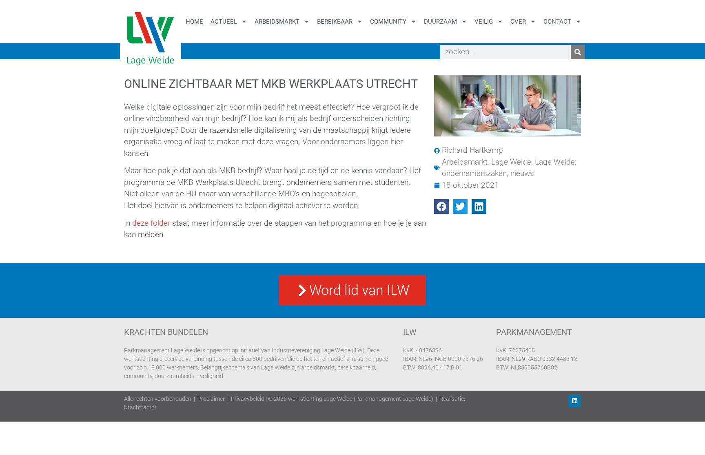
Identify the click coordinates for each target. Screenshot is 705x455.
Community (388, 21)
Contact (557, 21)
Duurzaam (440, 21)
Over (518, 21)
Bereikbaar (334, 21)
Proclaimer (211, 399)
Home (194, 21)
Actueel (224, 21)
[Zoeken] (578, 52)
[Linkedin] (575, 401)
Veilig (483, 21)
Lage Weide (511, 162)
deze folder (151, 223)
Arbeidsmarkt (277, 21)
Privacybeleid (247, 399)
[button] (441, 206)
